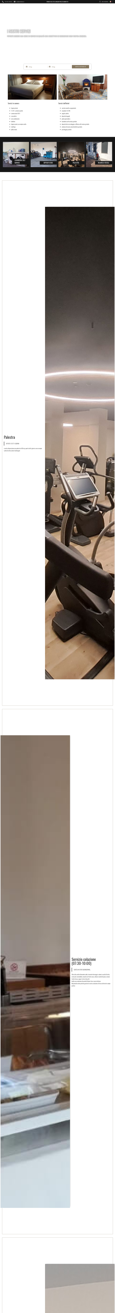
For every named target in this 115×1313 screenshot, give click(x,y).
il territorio (33, 12)
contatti (92, 12)
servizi (57, 12)
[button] (111, 2)
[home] (57, 7)
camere (45, 12)
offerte (80, 12)
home (22, 12)
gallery (69, 12)
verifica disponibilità (80, 67)
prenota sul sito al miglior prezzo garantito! (62, 2)
